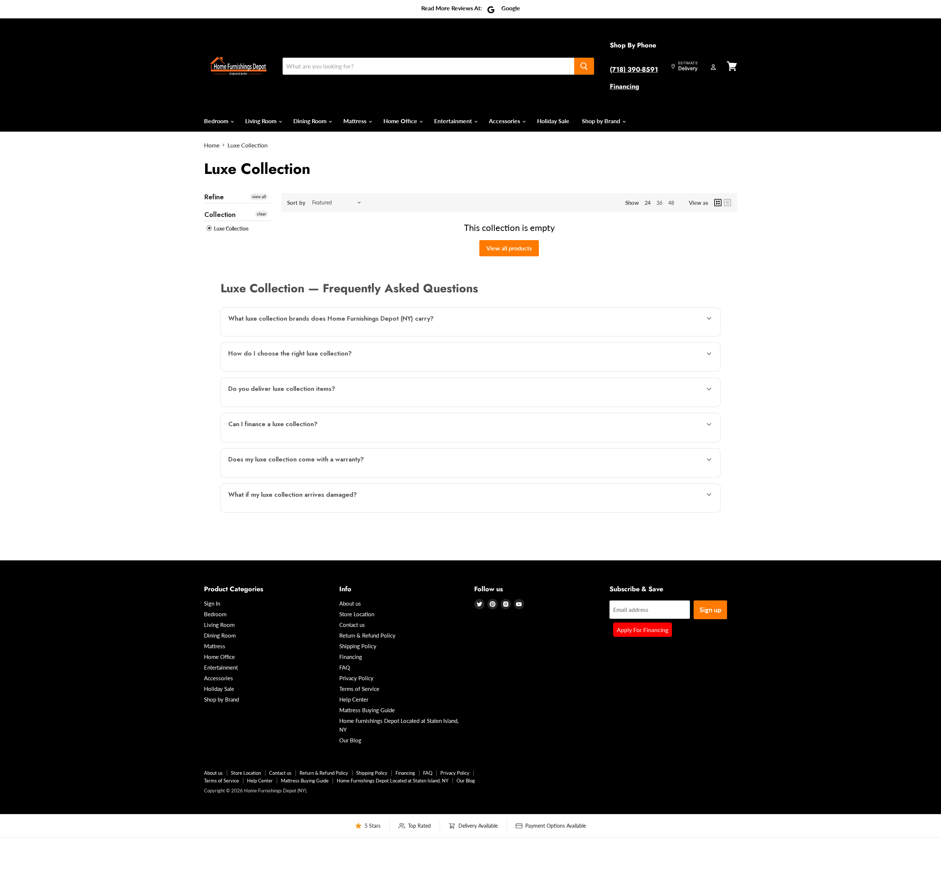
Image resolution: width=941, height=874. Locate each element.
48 (671, 203)
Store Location (356, 614)
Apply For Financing (642, 629)
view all (259, 196)
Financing (624, 86)
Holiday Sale (553, 120)
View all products (509, 248)
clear (261, 214)
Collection (220, 215)
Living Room (261, 120)
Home (211, 145)
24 (648, 203)
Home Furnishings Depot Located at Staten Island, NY (392, 781)
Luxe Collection (230, 228)
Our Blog (350, 740)
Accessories (505, 120)
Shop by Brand (602, 120)
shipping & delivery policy (635, 406)
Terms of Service (359, 688)
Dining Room (310, 120)
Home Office (401, 120)
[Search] (584, 66)
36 (659, 203)
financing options (286, 441)
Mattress (355, 120)
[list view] (727, 202)
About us (350, 603)
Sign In (212, 603)
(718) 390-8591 (634, 69)
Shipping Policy (357, 646)
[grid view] (718, 202)
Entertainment (453, 120)
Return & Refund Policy (367, 635)
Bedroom (217, 120)
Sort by (296, 203)
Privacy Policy (356, 678)
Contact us (352, 624)
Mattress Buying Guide (367, 710)
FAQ (344, 667)
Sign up (710, 610)
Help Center (353, 699)
